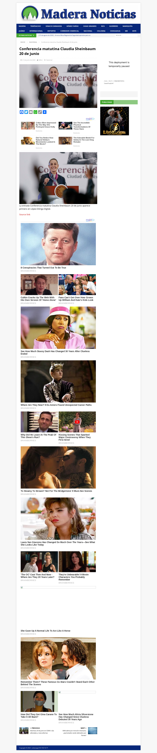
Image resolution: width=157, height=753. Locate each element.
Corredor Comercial (69, 31)
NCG (103, 26)
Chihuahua (115, 31)
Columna (101, 31)
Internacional (36, 31)
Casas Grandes (89, 26)
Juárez (22, 31)
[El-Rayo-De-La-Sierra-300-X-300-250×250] (114, 134)
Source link (24, 214)
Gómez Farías (72, 26)
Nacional (88, 31)
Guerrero (113, 26)
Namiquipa (127, 26)
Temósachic (35, 26)
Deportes (51, 31)
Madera (22, 26)
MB (126, 31)
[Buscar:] (126, 35)
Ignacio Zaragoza (54, 26)
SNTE (134, 31)
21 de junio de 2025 (28, 60)
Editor (41, 60)
